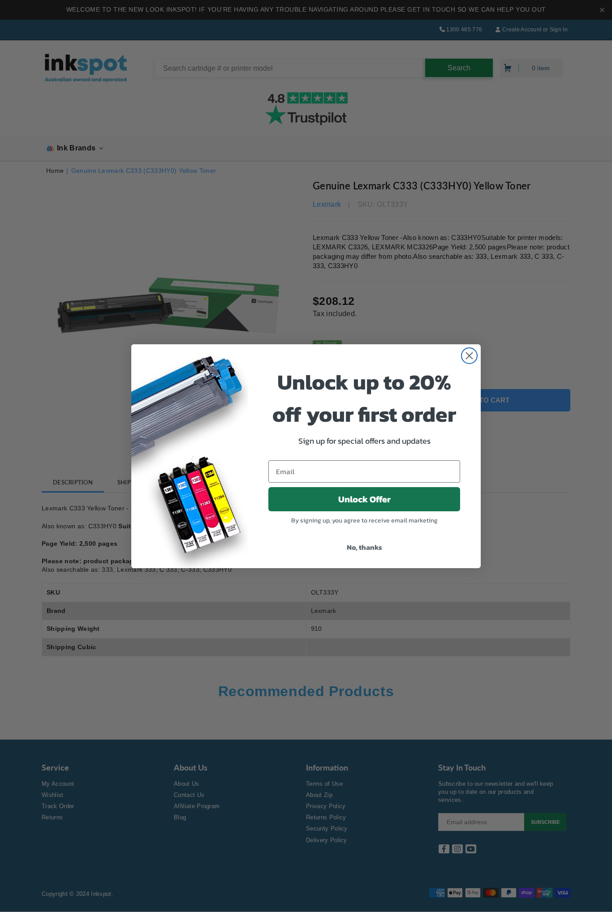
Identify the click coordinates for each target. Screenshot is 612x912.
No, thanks (364, 547)
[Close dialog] (469, 356)
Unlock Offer (364, 499)
